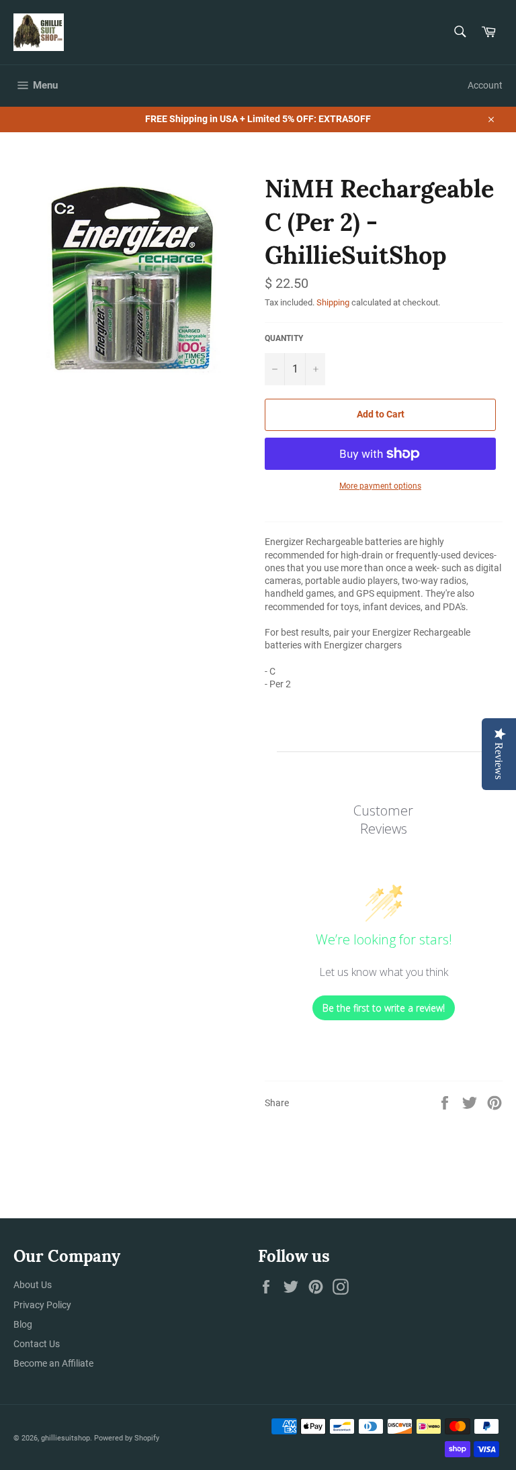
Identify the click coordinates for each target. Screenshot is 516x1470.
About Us (32, 1284)
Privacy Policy (42, 1305)
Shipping (332, 302)
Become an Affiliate (53, 1363)
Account (485, 85)
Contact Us (36, 1343)
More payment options (380, 486)
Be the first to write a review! (383, 1007)
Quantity (284, 338)
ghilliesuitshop (65, 1438)
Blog (22, 1324)
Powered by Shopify (126, 1438)
